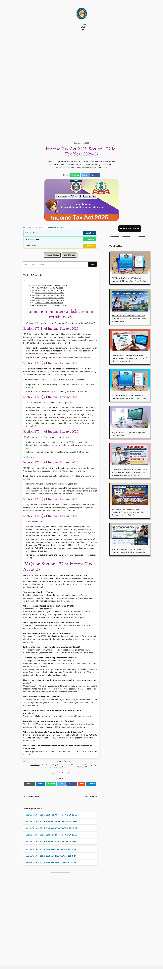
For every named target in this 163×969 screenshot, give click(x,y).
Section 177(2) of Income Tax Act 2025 (49, 290)
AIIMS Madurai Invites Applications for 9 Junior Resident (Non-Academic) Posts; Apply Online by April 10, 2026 (129, 472)
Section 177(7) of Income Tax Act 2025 (49, 303)
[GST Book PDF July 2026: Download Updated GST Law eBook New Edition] (130, 264)
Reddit (81, 784)
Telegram (91, 784)
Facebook (94, 175)
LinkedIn (79, 767)
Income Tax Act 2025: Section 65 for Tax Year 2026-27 (50, 863)
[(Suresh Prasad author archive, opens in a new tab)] (143, 236)
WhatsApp (75, 175)
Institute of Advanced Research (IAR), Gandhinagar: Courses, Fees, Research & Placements (129, 318)
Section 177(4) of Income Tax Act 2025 (49, 295)
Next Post (89, 796)
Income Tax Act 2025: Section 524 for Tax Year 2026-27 (51, 835)
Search (92, 264)
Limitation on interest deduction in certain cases (48, 285)
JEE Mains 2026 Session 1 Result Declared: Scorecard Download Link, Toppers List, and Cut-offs (128, 512)
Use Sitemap (69, 255)
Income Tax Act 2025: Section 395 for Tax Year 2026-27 (59, 379)
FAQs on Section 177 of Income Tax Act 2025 (47, 305)
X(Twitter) (88, 767)
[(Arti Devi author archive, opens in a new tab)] (114, 236)
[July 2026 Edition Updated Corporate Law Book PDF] (130, 418)
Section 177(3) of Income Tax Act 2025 (49, 293)
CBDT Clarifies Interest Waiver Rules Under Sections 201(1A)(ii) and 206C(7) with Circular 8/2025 (129, 358)
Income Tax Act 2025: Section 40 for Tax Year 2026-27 (50, 849)
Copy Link (29, 784)
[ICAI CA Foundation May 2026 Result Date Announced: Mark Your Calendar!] (130, 535)
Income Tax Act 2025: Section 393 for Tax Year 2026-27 (51, 828)
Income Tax (40, 227)
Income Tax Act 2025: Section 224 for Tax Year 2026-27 (51, 841)
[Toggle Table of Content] (25, 281)
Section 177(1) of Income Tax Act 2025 (48, 288)
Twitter (85, 175)
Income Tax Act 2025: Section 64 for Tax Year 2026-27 (50, 856)
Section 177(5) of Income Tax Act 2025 (49, 298)
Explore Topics (52, 255)
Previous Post (32, 796)
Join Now (90, 233)
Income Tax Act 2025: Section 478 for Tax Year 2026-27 (51, 821)
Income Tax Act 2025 (56, 227)
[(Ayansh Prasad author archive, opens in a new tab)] (128, 236)
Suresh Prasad (63, 761)
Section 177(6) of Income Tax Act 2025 (49, 300)
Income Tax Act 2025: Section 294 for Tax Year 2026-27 (51, 815)
